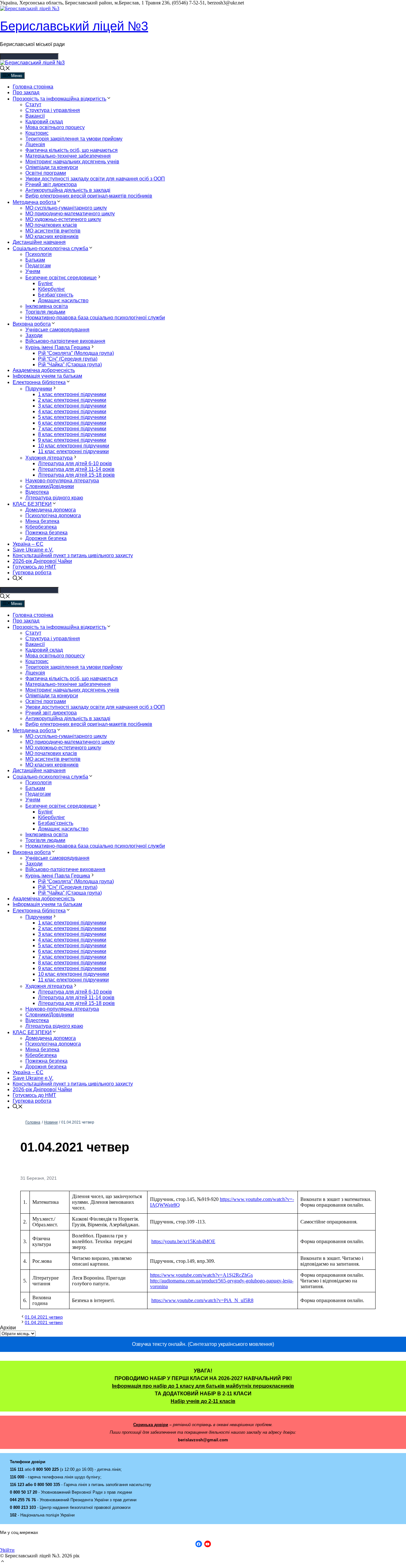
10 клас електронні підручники (73, 445)
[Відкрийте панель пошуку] (5, 69)
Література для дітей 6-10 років (75, 463)
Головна (32, 1122)
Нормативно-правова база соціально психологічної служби (95, 317)
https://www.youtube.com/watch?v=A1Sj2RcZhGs (201, 1275)
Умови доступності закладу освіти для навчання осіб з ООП (95, 178)
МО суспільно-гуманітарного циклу (66, 208)
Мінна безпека (42, 521)
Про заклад (26, 92)
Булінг (45, 283)
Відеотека (37, 492)
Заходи (34, 335)
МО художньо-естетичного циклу (63, 219)
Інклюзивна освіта (46, 306)
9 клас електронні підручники (72, 440)
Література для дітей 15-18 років (76, 475)
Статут (33, 104)
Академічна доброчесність (44, 370)
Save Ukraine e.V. (33, 549)
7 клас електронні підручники (72, 428)
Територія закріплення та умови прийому (73, 138)
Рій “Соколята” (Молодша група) (76, 353)
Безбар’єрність (55, 294)
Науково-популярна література (62, 480)
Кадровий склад (44, 121)
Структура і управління (52, 110)
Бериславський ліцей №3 (74, 26)
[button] (2, 1562)
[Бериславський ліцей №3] (32, 62)
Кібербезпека (41, 527)
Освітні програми (45, 173)
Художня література (49, 457)
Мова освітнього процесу (55, 127)
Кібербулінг (51, 289)
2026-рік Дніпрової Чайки (42, 561)
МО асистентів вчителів (53, 230)
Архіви (8, 1327)
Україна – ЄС (28, 544)
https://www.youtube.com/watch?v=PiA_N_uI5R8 (202, 1300)
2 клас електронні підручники (72, 400)
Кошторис (37, 133)
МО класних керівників (52, 236)
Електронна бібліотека (39, 382)
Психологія (38, 254)
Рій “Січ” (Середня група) (67, 359)
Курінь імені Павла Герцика (57, 347)
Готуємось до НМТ (34, 567)
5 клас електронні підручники (72, 417)
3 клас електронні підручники (72, 405)
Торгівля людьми (45, 312)
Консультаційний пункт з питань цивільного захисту (73, 555)
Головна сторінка (33, 86)
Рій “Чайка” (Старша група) (70, 364)
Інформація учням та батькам (47, 376)
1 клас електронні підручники (72, 394)
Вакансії (35, 116)
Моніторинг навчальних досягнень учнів (72, 161)
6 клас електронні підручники (72, 423)
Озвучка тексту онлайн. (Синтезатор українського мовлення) (203, 1344)
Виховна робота (32, 324)
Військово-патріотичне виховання (65, 341)
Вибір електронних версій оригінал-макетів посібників (88, 196)
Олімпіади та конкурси (51, 167)
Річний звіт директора (51, 184)
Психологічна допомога (53, 515)
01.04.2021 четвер (44, 1317)
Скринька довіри (150, 1424)
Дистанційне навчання (39, 242)
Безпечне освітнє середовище (61, 277)
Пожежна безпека (46, 532)
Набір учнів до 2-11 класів (203, 1401)
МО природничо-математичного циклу (70, 213)
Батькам (35, 260)
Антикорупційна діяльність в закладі (67, 190)
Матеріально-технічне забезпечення (68, 156)
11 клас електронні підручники (73, 451)
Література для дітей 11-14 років (76, 469)
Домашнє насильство (63, 300)
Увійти (7, 1550)
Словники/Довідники (49, 486)
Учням (32, 271)
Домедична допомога (50, 509)
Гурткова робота (32, 572)
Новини (51, 1122)
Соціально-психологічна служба (50, 248)
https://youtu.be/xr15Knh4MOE (183, 1241)
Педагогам (38, 265)
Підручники (38, 388)
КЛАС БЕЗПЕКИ (32, 504)
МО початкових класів (51, 225)
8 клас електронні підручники (72, 434)
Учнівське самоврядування (57, 329)
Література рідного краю (54, 497)
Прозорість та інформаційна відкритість (59, 98)
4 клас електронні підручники (72, 411)
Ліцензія (35, 144)
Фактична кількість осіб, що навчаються (71, 150)
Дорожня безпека (46, 538)
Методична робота (34, 202)
